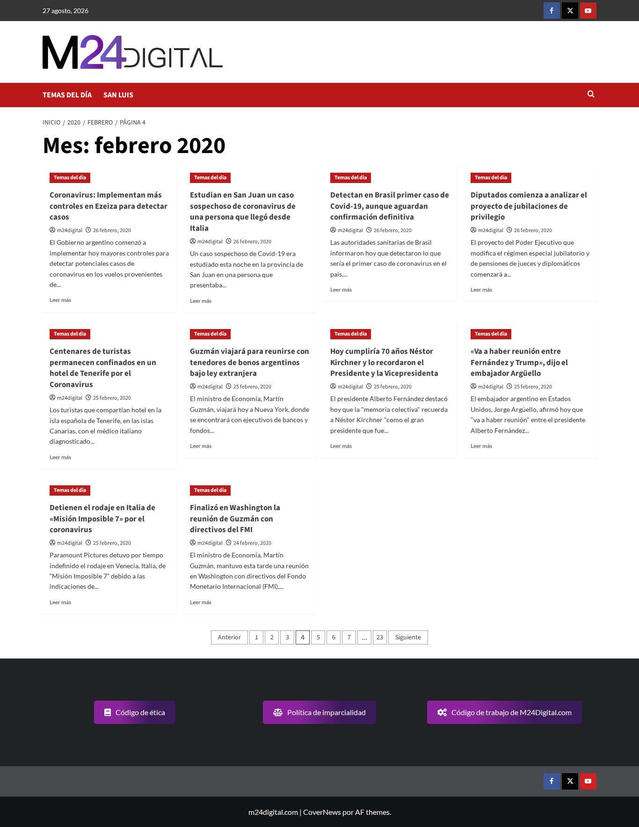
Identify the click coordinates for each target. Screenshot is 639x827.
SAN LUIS (118, 95)
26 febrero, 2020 (112, 230)
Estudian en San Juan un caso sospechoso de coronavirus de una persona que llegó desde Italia (243, 212)
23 (380, 637)
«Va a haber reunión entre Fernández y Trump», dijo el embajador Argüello (519, 363)
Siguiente (408, 637)
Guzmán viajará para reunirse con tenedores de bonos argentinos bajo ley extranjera (249, 363)
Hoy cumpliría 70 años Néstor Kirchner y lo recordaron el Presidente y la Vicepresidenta (384, 363)
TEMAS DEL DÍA (67, 95)
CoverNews (322, 811)
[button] (591, 95)
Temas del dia (70, 178)
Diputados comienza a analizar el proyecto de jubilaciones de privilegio (529, 206)
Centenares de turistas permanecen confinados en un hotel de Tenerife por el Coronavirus (103, 368)
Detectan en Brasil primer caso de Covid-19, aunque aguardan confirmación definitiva (389, 206)
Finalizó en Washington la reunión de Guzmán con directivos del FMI (235, 519)
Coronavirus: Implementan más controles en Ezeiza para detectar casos (108, 206)
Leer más (60, 299)
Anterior (229, 637)
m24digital (69, 230)
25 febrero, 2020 (112, 398)
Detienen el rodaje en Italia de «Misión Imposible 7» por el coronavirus (102, 519)
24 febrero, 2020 (252, 543)
